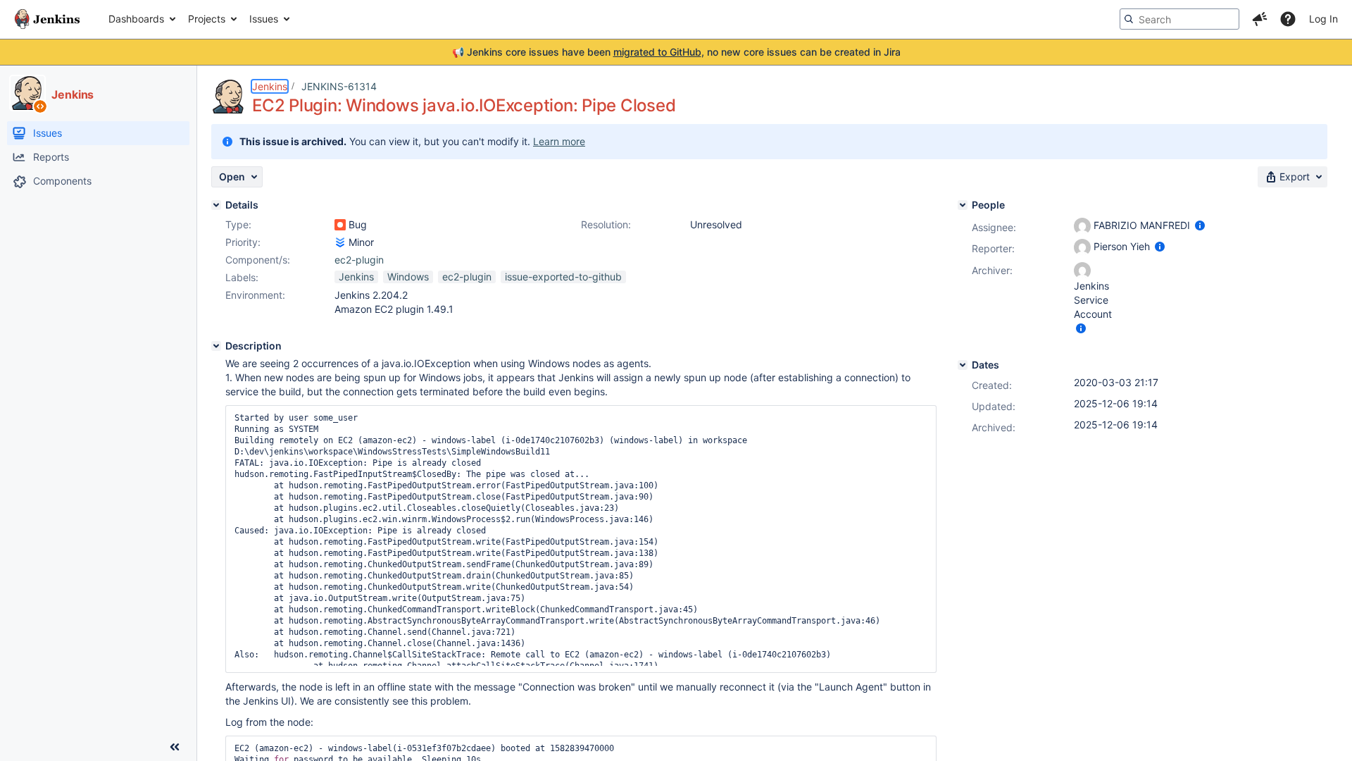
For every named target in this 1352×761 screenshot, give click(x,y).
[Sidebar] (174, 746)
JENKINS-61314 (339, 86)
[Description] (216, 346)
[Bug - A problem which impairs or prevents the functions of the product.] (340, 224)
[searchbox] (1179, 19)
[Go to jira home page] (47, 19)
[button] (1259, 19)
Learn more (559, 141)
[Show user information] (1200, 225)
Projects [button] (206, 19)
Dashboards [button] (136, 19)
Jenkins (269, 86)
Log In (1323, 19)
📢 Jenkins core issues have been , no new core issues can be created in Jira (676, 52)
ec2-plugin (359, 260)
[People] (963, 205)
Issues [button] (263, 19)
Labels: (241, 277)
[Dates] (963, 365)
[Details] (216, 205)
